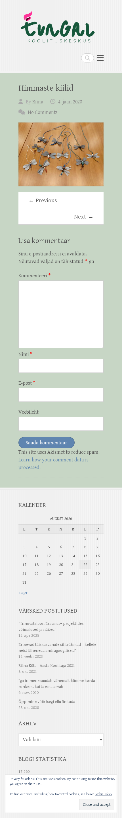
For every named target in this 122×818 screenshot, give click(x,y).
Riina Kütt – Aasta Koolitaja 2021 (46, 665)
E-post (26, 383)
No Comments (43, 112)
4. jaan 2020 (70, 102)
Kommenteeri (34, 276)
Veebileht (28, 412)
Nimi (25, 354)
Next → (84, 216)
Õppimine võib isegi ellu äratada (46, 701)
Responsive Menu (100, 58)
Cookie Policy (103, 794)
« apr (23, 592)
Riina (37, 102)
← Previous (42, 200)
